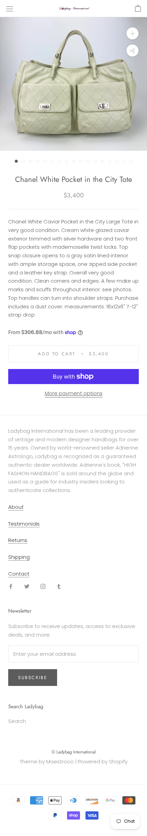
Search (17, 721)
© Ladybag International (74, 752)
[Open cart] (138, 8)
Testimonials (24, 523)
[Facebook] (10, 586)
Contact (18, 573)
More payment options (74, 393)
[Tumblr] (59, 586)
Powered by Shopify (103, 761)
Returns (17, 540)
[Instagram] (42, 586)
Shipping (19, 557)
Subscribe (32, 677)
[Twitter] (26, 586)
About (16, 507)
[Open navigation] (9, 8)
